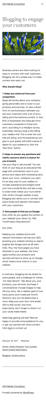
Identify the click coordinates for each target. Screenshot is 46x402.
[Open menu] (42, 4)
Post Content (31, 346)
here (10, 328)
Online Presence (17, 346)
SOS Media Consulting (13, 4)
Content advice (18, 355)
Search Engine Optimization (14, 349)
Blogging (6, 355)
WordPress (28, 392)
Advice (5, 346)
